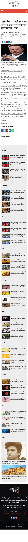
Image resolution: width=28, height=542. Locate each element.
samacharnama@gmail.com (14, 513)
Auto (3, 311)
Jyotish (4, 374)
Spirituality (10, 524)
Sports (4, 217)
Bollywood (5, 185)
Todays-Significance (17, 524)
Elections (24, 524)
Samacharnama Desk (8, 40)
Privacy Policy (10, 522)
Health (4, 343)
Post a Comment (5, 136)
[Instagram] (16, 518)
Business (4, 406)
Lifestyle (4, 280)
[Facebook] (11, 518)
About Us (5, 522)
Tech (3, 248)
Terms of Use (17, 522)
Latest (4, 150)
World (2, 16)
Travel (3, 437)
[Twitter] (14, 518)
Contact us (22, 522)
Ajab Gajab (4, 524)
